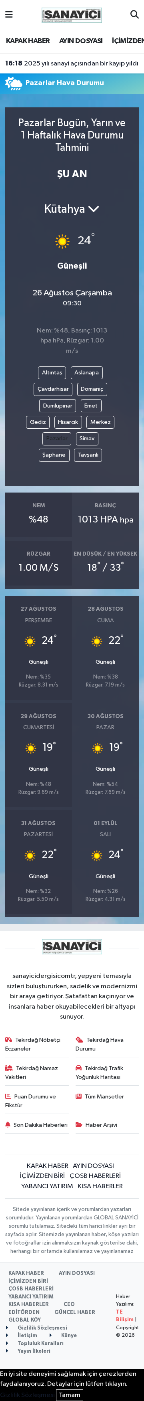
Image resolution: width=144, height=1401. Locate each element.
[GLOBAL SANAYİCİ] (72, 15)
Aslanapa (86, 373)
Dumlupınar (57, 406)
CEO (69, 1304)
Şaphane (54, 455)
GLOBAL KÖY (24, 1320)
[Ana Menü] (9, 15)
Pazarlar (57, 438)
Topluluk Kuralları (40, 1343)
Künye (68, 1335)
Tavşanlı (88, 455)
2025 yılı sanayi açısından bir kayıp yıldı (71, 63)
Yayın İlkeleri (33, 1351)
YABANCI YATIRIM (47, 1186)
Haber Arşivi (101, 1125)
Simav (87, 438)
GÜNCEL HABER (74, 1312)
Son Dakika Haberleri (41, 1125)
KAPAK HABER (28, 41)
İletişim (26, 1335)
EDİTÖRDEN (24, 1312)
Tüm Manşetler (104, 1097)
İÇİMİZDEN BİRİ (42, 1176)
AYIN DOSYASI (81, 41)
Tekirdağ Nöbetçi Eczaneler (33, 1044)
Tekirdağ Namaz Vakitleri (31, 1072)
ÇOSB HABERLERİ (95, 1176)
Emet (91, 406)
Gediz (38, 422)
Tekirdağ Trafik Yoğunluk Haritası (100, 1072)
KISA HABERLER (100, 1186)
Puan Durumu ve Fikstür (30, 1101)
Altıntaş (52, 373)
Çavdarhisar (53, 389)
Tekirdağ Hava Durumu (100, 1044)
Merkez (100, 422)
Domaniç (92, 389)
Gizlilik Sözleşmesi (41, 1328)
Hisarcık (68, 422)
